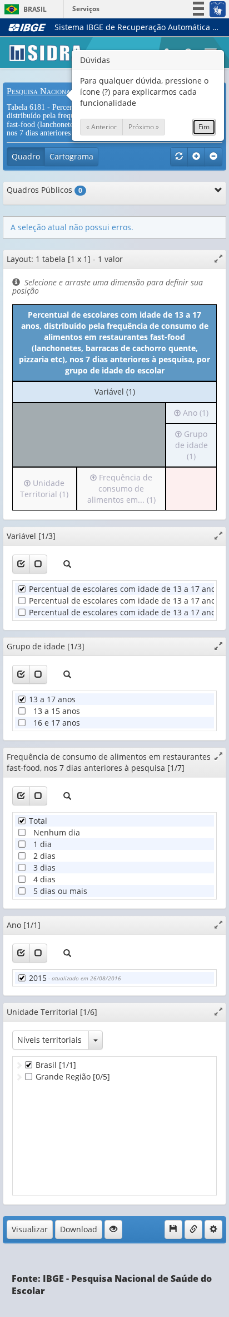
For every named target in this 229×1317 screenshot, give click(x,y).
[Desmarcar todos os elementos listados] (38, 564)
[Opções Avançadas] (213, 1229)
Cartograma (71, 156)
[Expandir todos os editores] (196, 156)
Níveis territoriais (49, 1039)
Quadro (26, 156)
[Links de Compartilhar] (193, 1229)
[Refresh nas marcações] (179, 156)
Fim (204, 127)
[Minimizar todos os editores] (213, 156)
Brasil (23, 9)
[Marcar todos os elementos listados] (21, 564)
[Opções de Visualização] (113, 1229)
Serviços (85, 8)
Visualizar (30, 1229)
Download (78, 1229)
